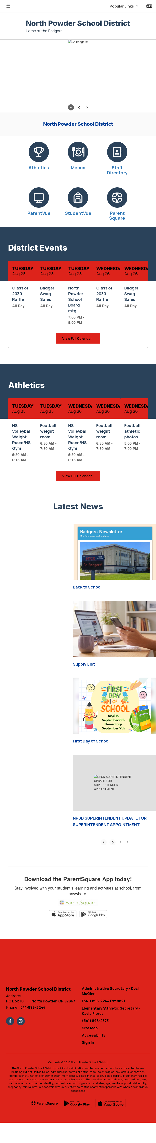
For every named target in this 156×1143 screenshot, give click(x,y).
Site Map (90, 1027)
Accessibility (93, 1035)
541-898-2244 (32, 1007)
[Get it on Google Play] (77, 1103)
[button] (124, 6)
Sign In (88, 1042)
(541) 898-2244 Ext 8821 (103, 1000)
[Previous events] (15, 338)
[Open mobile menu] (8, 6)
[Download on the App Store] (110, 1103)
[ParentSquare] (44, 1103)
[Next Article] (112, 842)
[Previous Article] (104, 842)
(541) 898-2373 (95, 1020)
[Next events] (141, 338)
